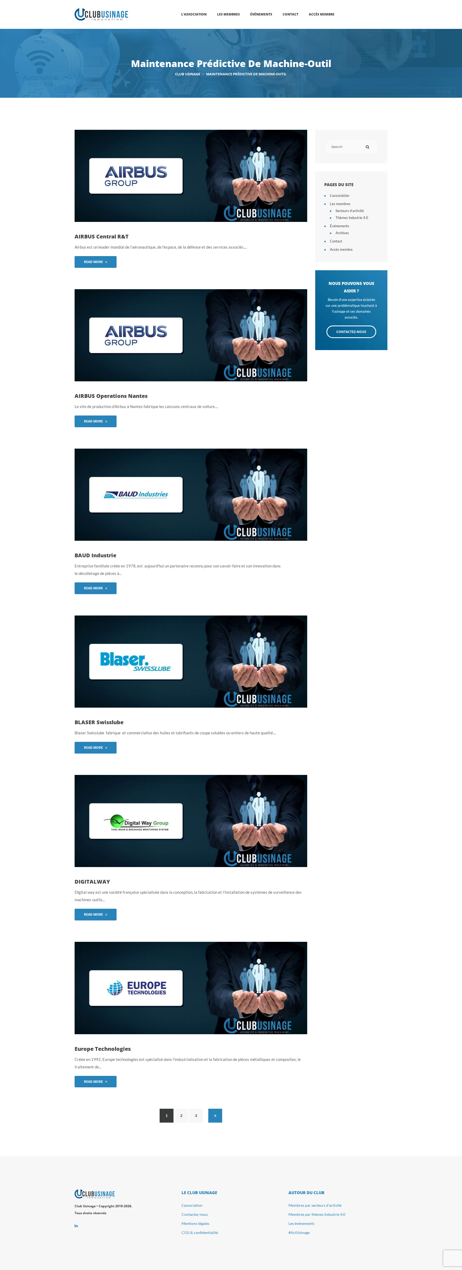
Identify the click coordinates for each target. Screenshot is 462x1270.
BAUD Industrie (95, 555)
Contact (336, 241)
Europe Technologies (103, 1048)
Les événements (301, 1223)
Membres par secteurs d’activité (314, 1205)
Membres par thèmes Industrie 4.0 (316, 1214)
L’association (339, 195)
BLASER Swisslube (99, 722)
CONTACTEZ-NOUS (351, 332)
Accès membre (341, 249)
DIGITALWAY (92, 881)
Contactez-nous (195, 1214)
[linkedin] (76, 1225)
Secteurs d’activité (350, 211)
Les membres (340, 204)
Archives (342, 233)
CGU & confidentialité (200, 1232)
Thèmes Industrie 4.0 (352, 217)
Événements (339, 226)
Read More (93, 262)
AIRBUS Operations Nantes (111, 395)
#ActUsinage (299, 1232)
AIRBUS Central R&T (102, 236)
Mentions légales (195, 1223)
